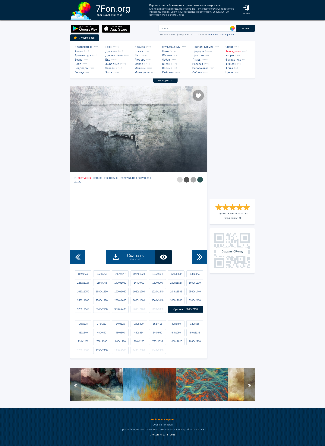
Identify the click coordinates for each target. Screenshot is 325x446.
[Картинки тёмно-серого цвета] (186, 180)
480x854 (139, 332)
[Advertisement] (232, 142)
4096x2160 (139, 309)
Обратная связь (195, 429)
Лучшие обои (87, 37)
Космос (140, 47)
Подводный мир (202, 47)
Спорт (229, 47)
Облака (167, 55)
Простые (198, 55)
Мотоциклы (142, 72)
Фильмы (231, 64)
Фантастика (233, 59)
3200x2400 (195, 300)
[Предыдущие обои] (77, 257)
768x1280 (101, 341)
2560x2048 (157, 300)
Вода (78, 64)
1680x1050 (83, 291)
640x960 (176, 332)
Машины (140, 68)
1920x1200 (139, 291)
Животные (112, 64)
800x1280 (120, 341)
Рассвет (197, 64)
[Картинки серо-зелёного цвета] (200, 180)
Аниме (79, 51)
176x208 (83, 323)
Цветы (230, 72)
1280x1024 (83, 282)
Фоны (229, 68)
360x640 (83, 332)
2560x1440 (195, 291)
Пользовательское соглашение (165, 429)
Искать (246, 28)
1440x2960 (157, 350)
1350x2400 (102, 350)
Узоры (230, 55)
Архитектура (83, 55)
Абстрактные (83, 47)
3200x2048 (176, 300)
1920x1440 (157, 291)
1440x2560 (120, 350)
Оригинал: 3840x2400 (185, 309)
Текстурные (233, 51)
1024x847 (120, 273)
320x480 (176, 323)
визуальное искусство (136, 178)
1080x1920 (176, 341)
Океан (166, 64)
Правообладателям (132, 429)
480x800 (120, 332)
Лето (138, 55)
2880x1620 (120, 300)
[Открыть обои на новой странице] (163, 257)
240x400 (139, 323)
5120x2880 (157, 309)
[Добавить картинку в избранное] (198, 95)
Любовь (140, 59)
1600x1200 (195, 282)
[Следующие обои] (199, 257)
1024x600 (83, 273)
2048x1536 (176, 291)
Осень (166, 68)
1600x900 (157, 282)
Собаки (197, 72)
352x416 (157, 323)
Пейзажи (168, 72)
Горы (108, 47)
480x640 (101, 332)
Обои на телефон (163, 424)
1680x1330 (102, 291)
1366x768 (101, 282)
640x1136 (195, 332)
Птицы (196, 59)
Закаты (110, 68)
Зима (108, 72)
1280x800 (176, 273)
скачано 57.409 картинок (221, 34)
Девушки (111, 51)
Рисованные (200, 68)
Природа (198, 51)
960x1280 (139, 341)
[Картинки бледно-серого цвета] (180, 180)
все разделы (165, 81)
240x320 (120, 323)
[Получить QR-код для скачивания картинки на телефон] (232, 250)
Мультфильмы (171, 47)
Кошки (139, 51)
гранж (98, 178)
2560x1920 (102, 300)
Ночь (165, 51)
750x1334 (157, 341)
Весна (78, 59)
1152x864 (157, 273)
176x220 (101, 323)
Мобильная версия (162, 419)
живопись (112, 178)
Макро (139, 64)
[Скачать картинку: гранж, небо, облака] (96, 400)
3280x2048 (83, 309)
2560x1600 (83, 300)
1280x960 (195, 273)
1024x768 (101, 273)
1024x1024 (139, 273)
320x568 (194, 323)
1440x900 (139, 282)
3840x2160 (102, 309)
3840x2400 (120, 309)
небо (79, 182)
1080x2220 (195, 341)
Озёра (166, 59)
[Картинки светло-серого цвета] (193, 180)
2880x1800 (139, 300)
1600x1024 (176, 282)
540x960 (157, 332)
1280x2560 (83, 350)
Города (79, 72)
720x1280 (83, 341)
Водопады (81, 68)
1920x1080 (120, 291)
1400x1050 (120, 282)
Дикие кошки (114, 55)
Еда (107, 59)
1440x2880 (139, 350)
